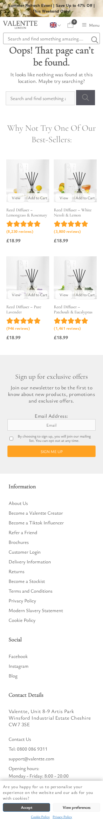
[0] (71, 25)
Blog (13, 675)
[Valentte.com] (20, 25)
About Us (18, 503)
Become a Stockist (27, 581)
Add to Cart (37, 197)
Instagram (19, 666)
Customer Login (25, 551)
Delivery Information (30, 561)
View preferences (76, 807)
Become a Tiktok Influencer (36, 522)
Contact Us (20, 739)
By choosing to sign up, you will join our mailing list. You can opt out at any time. (54, 438)
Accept (26, 807)
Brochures (19, 542)
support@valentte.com (31, 758)
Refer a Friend (23, 532)
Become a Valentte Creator (36, 512)
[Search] (85, 97)
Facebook (18, 656)
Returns (16, 571)
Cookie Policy (40, 816)
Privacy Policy (62, 816)
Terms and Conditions (30, 590)
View (16, 197)
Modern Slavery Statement (36, 610)
